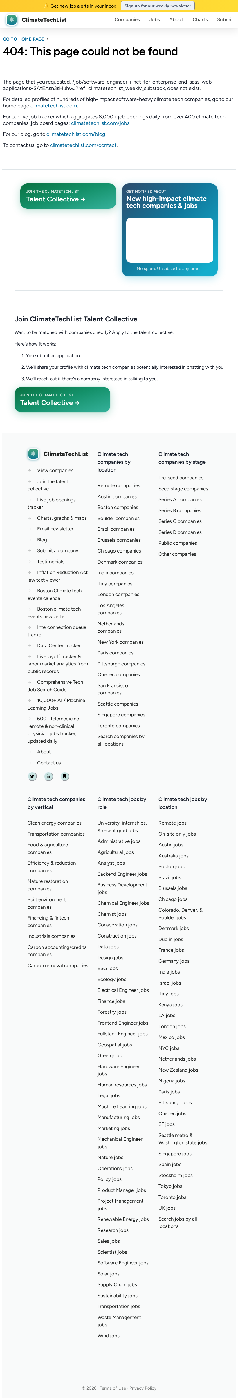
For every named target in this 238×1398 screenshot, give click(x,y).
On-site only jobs (177, 834)
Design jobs (110, 957)
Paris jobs (169, 1092)
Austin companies (117, 496)
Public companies (177, 543)
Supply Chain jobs (117, 1284)
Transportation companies (56, 834)
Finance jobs (111, 1001)
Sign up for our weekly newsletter (158, 5)
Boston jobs (171, 866)
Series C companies (180, 521)
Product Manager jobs (122, 1190)
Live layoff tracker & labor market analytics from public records (58, 664)
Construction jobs (117, 936)
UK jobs (167, 1208)
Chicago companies (119, 551)
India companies (116, 572)
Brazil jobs (169, 877)
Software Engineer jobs (123, 1263)
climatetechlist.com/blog (75, 134)
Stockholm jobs (175, 1175)
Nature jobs (110, 1157)
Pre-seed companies (180, 478)
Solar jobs (109, 1274)
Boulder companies (119, 518)
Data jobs (108, 946)
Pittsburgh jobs (175, 1102)
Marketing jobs (114, 1128)
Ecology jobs (112, 979)
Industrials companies (51, 936)
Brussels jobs (172, 888)
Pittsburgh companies (121, 664)
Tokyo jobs (170, 1186)
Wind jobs (109, 1335)
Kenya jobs (170, 1004)
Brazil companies (116, 529)
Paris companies (116, 653)
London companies (118, 594)
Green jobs (110, 1055)
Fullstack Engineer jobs (123, 1034)
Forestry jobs (112, 1012)
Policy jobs (110, 1179)
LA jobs (166, 1015)
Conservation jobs (118, 925)
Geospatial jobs (115, 1045)
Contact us (49, 763)
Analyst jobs (111, 863)
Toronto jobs (172, 1197)
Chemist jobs (112, 914)
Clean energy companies (55, 823)
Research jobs (113, 1230)
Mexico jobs (171, 1037)
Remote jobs (172, 823)
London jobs (172, 1026)
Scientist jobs (112, 1252)
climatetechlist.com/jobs (100, 123)
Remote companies (119, 485)
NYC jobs (168, 1048)
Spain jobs (169, 1164)
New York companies (121, 642)
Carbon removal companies (58, 965)
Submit (225, 19)
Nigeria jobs (171, 1081)
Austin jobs (170, 845)
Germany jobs (174, 961)
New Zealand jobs (178, 1070)
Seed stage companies (183, 489)
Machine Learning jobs (122, 1106)
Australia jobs (173, 856)
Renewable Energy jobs (123, 1219)
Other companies (177, 554)
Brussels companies (119, 540)
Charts (200, 19)
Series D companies (180, 532)
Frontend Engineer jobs (123, 1023)
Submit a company (57, 550)
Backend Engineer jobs (122, 874)
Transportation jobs (119, 1306)
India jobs (169, 972)
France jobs (171, 950)
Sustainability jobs (118, 1295)
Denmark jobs (173, 928)
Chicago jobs (172, 899)
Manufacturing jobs (119, 1117)
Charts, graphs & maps (62, 518)
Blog (42, 540)
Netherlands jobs (177, 1059)
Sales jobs (109, 1241)
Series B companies (179, 510)
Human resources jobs (122, 1085)
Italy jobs (168, 993)
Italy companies (115, 583)
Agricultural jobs (116, 852)
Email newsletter (55, 529)
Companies (127, 19)
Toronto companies (119, 725)
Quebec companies (119, 674)
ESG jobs (108, 968)
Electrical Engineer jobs (123, 990)
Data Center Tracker (59, 645)
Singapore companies (121, 714)
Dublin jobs (170, 939)
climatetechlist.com (53, 105)
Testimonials (50, 561)
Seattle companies (118, 704)
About (176, 19)
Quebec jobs (172, 1113)
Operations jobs (115, 1168)
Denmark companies (120, 562)
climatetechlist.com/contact (83, 145)
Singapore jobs (175, 1153)
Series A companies (180, 499)
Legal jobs (109, 1095)
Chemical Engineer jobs (123, 903)
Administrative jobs (119, 841)
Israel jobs (169, 983)
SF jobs (166, 1124)
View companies (55, 470)
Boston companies (118, 507)
